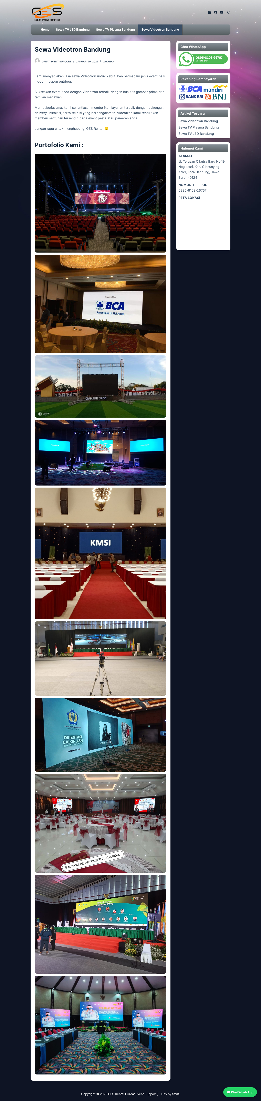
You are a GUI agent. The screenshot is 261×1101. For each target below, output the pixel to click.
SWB (175, 1094)
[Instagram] (209, 12)
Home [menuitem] (45, 29)
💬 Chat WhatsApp (240, 1092)
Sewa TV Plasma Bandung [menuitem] (115, 29)
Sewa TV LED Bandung (196, 134)
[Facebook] (215, 12)
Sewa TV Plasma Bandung (198, 127)
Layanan (109, 61)
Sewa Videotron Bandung (198, 121)
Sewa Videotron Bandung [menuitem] (160, 29)
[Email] (221, 12)
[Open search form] (228, 12)
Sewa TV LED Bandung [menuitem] (73, 29)
